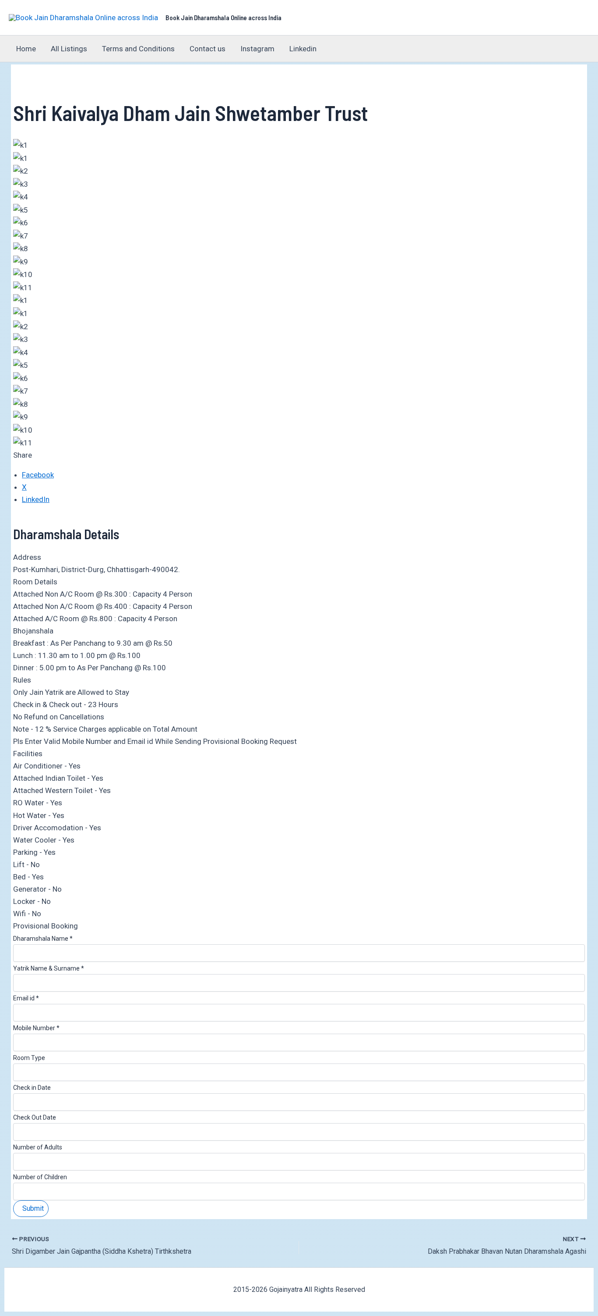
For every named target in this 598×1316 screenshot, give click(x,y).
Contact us (207, 48)
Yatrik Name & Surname (48, 968)
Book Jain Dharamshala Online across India (223, 17)
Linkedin (303, 48)
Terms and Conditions (138, 48)
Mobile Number (36, 1027)
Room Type (29, 1057)
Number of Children (40, 1177)
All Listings (69, 48)
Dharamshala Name (43, 938)
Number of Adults (37, 1147)
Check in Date (32, 1087)
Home (26, 48)
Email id (26, 998)
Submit (33, 1208)
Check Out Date (34, 1117)
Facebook (38, 474)
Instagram (257, 48)
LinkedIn (35, 499)
